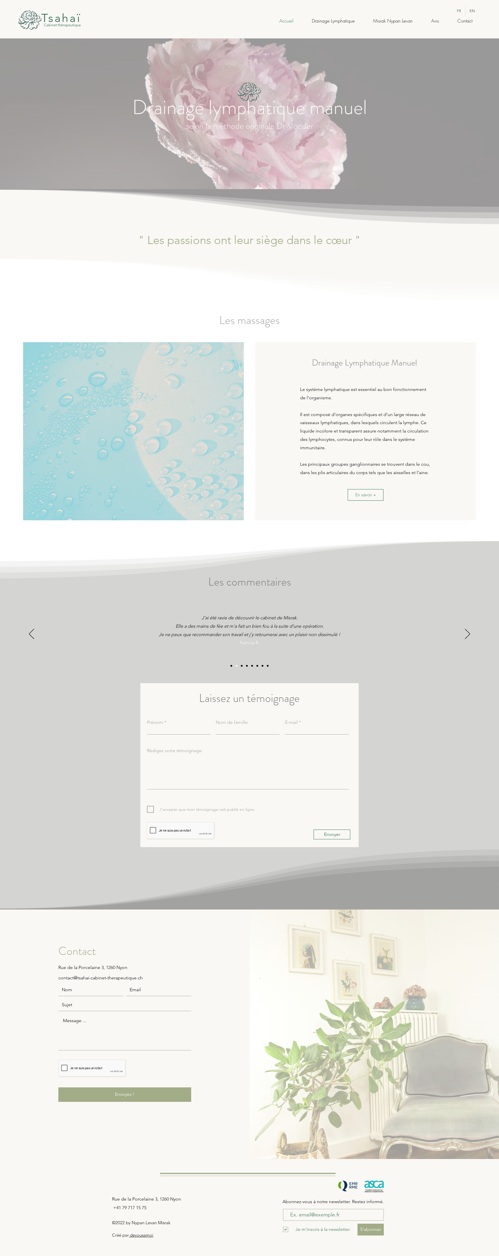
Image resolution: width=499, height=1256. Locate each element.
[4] (247, 666)
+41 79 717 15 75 (129, 1207)
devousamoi (141, 1235)
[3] (242, 666)
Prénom (155, 722)
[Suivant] (467, 634)
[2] (236, 666)
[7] (262, 666)
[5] (252, 666)
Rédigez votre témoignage (174, 750)
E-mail (291, 722)
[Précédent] (31, 634)
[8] (268, 666)
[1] (231, 666)
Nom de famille (232, 722)
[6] (257, 666)
